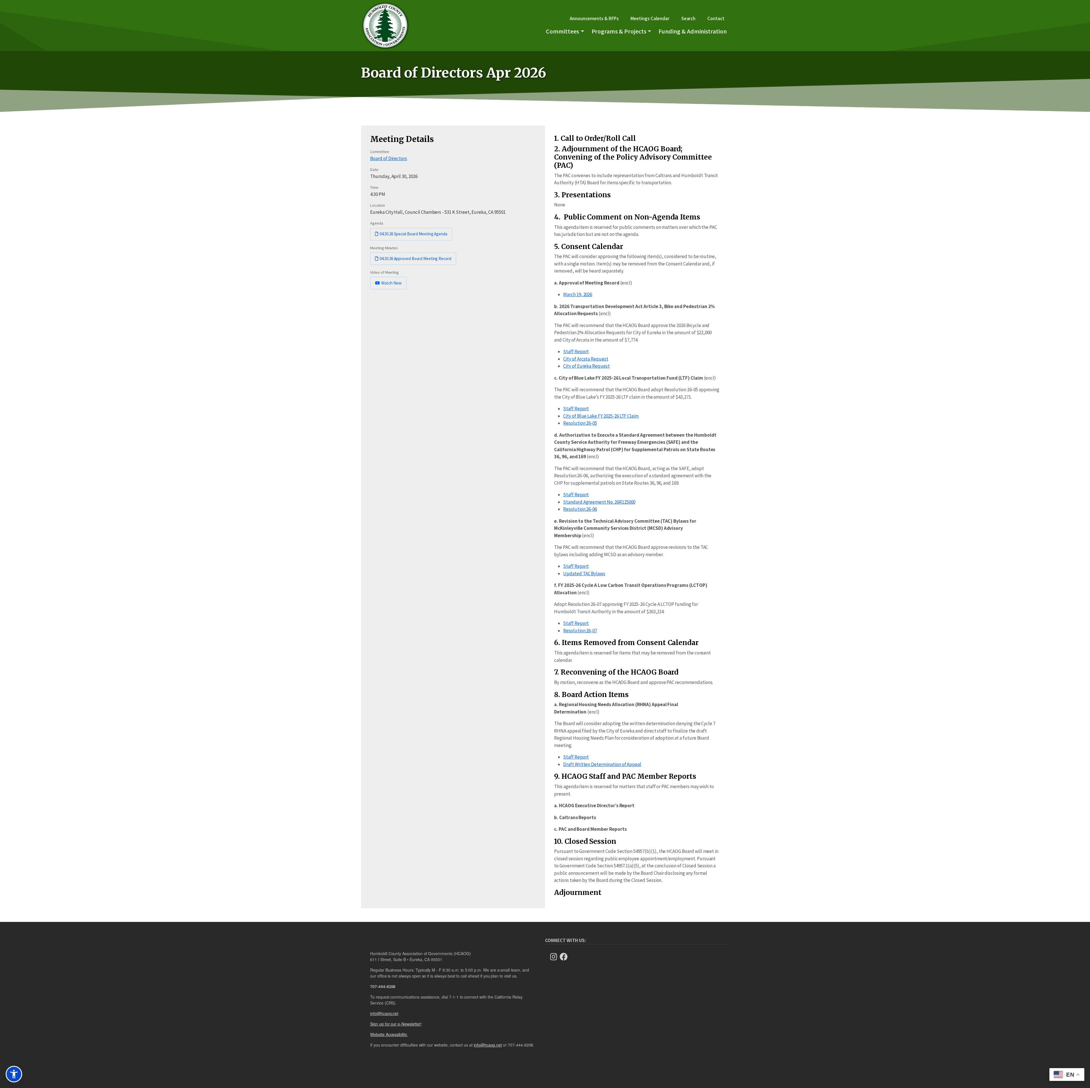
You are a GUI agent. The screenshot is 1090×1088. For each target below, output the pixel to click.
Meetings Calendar (649, 18)
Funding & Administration (693, 31)
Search (688, 18)
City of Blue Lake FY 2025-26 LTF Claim (601, 416)
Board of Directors (388, 158)
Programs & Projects (619, 31)
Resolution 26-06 (580, 509)
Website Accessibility (389, 1034)
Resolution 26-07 (580, 630)
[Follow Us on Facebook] (565, 957)
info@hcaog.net (384, 1013)
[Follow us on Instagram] (555, 957)
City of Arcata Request (585, 359)
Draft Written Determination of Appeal (602, 764)
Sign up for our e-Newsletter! (396, 1024)
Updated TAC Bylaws (584, 573)
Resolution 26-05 (580, 423)
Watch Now (391, 283)
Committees (562, 31)
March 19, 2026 (577, 294)
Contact (715, 18)
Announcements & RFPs (594, 18)
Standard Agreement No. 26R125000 (599, 502)
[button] (14, 1074)
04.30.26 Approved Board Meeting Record (415, 258)
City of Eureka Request (586, 366)
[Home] (385, 25)
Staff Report (576, 351)
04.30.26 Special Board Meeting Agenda (413, 234)
